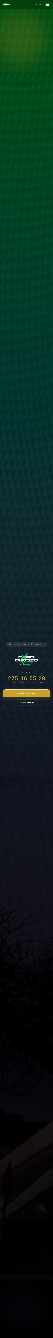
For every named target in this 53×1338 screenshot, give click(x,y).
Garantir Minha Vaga (26, 693)
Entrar (38, 4)
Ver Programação (26, 702)
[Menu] (47, 4)
